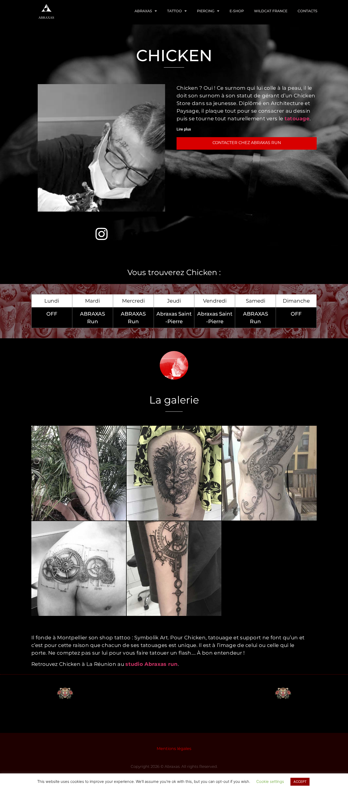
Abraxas (143, 11)
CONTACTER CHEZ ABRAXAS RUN (246, 142)
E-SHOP (237, 11)
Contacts (307, 11)
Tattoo (174, 11)
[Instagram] (101, 234)
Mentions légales (174, 748)
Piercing (206, 11)
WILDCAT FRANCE (270, 11)
